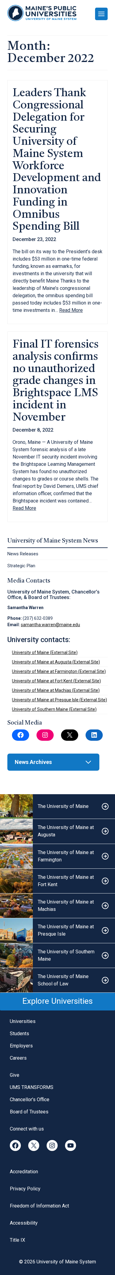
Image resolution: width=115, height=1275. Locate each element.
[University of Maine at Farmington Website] (57, 856)
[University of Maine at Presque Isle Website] (57, 930)
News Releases (22, 554)
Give (14, 1075)
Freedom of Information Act (39, 1206)
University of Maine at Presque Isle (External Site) (59, 699)
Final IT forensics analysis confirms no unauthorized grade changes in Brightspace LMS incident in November (55, 381)
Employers (21, 1046)
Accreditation (24, 1172)
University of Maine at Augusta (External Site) (56, 661)
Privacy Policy (25, 1189)
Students (19, 1033)
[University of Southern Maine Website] (57, 955)
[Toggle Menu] (101, 14)
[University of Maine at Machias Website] (57, 905)
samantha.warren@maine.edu (50, 624)
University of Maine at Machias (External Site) (56, 690)
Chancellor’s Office (29, 1099)
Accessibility (24, 1223)
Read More (71, 310)
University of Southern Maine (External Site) (54, 709)
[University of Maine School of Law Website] (57, 980)
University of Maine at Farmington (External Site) (59, 671)
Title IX (17, 1240)
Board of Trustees (29, 1112)
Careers (18, 1058)
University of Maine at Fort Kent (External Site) (56, 680)
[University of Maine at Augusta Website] (57, 831)
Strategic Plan (21, 565)
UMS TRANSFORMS (31, 1087)
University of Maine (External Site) (45, 652)
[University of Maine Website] (57, 806)
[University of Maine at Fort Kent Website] (57, 881)
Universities (23, 1021)
